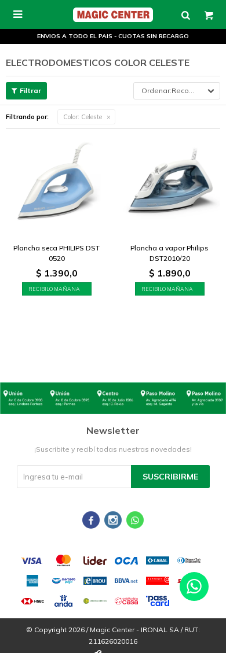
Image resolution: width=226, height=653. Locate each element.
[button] (185, 14)
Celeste (82, 117)
